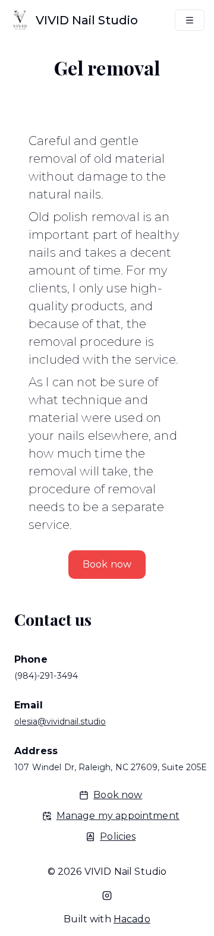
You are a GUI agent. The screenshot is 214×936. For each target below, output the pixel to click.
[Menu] (189, 20)
